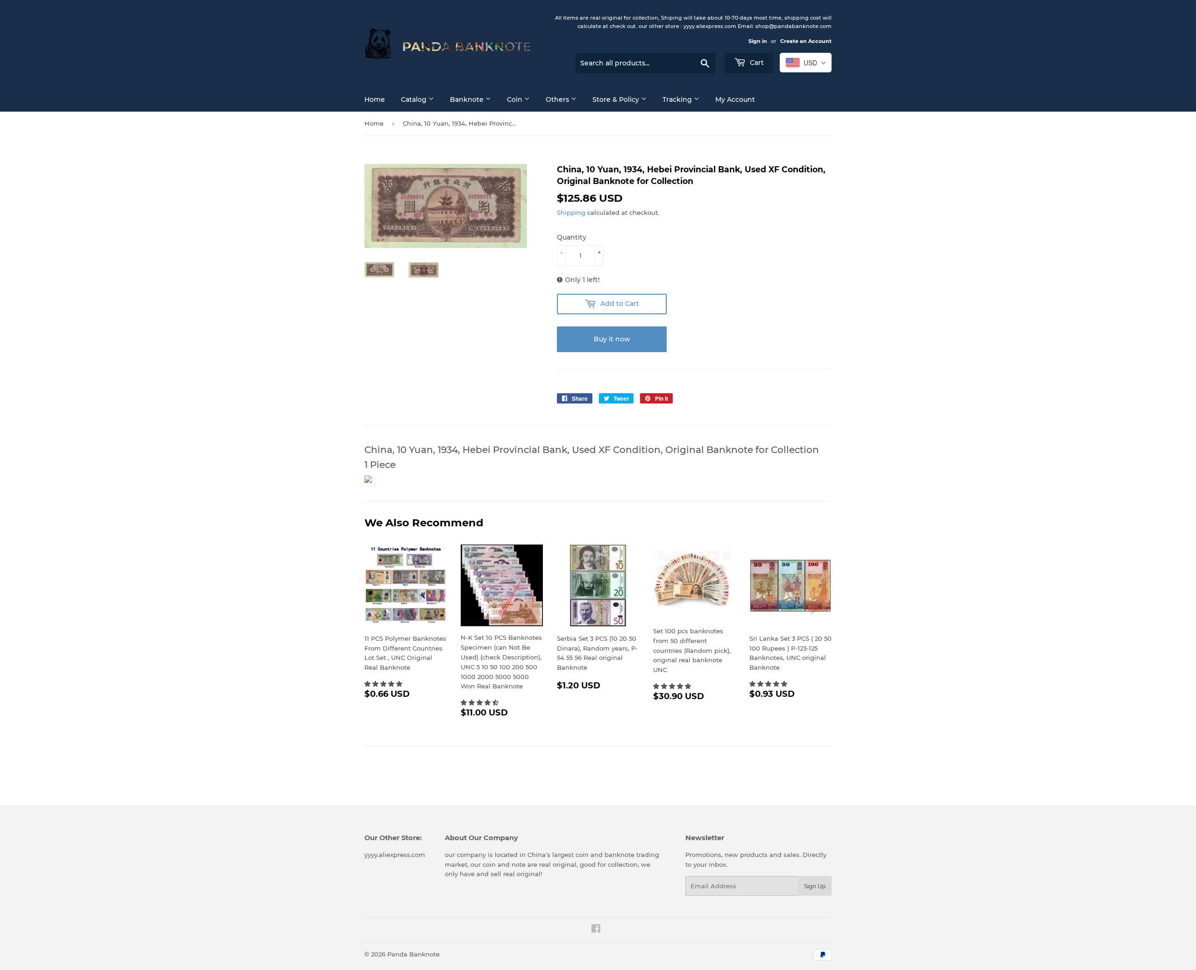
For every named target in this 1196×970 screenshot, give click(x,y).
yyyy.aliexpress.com (394, 854)
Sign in (757, 41)
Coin (515, 99)
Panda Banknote (413, 954)
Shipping (571, 212)
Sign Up (815, 886)
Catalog (414, 99)
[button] (384, 683)
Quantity (571, 237)
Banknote (467, 99)
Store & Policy (616, 99)
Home (374, 99)
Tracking (678, 99)
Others (558, 99)
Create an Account (806, 41)
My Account (735, 99)
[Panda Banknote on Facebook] (596, 930)
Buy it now (612, 339)
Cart (756, 62)
